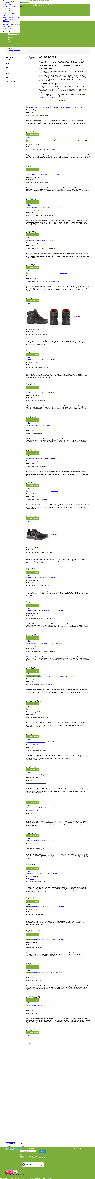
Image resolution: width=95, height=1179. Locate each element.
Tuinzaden (6, 21)
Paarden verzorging (8, 1)
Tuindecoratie (6, 15)
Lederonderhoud (7, 30)
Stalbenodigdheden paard (10, 10)
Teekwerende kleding (9, 32)
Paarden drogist (7, 4)
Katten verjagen (7, 28)
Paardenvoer (6, 2)
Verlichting (6, 23)
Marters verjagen (7, 26)
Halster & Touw (7, 8)
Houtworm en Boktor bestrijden (11, 24)
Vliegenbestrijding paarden (10, 6)
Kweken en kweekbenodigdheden (11, 17)
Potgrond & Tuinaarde (9, 19)
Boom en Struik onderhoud (10, 13)
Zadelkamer (6, 12)
